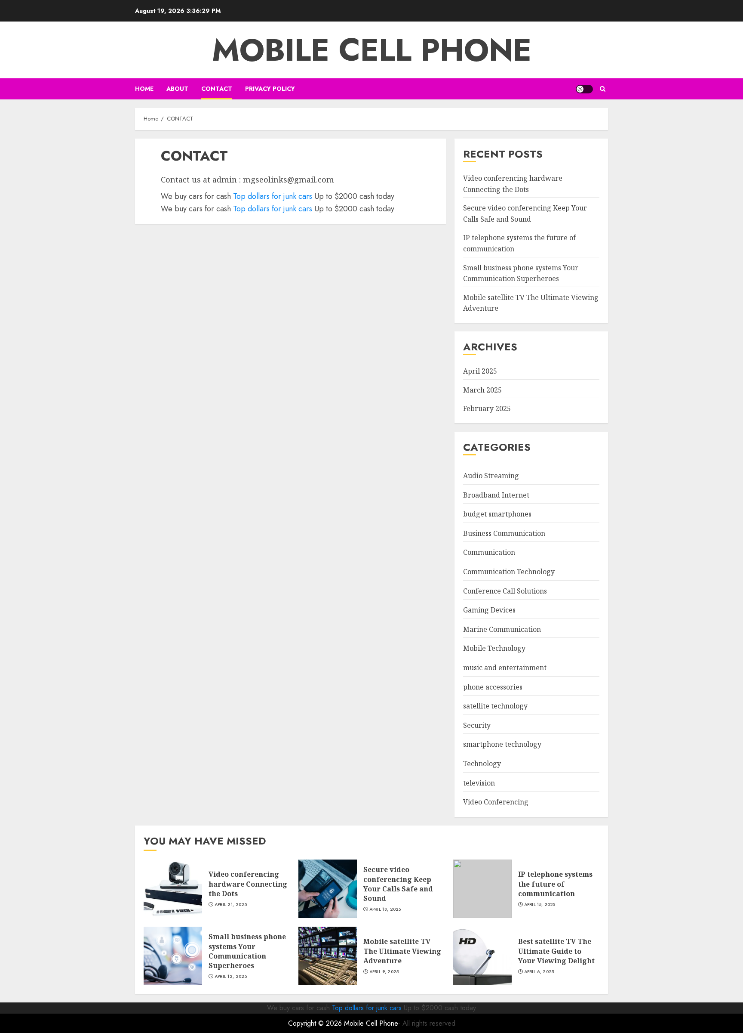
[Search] (602, 88)
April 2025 (480, 371)
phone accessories (492, 687)
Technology (482, 763)
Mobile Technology (494, 648)
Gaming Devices (489, 610)
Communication (489, 552)
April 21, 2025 (231, 905)
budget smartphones (497, 514)
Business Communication (504, 533)
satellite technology (495, 706)
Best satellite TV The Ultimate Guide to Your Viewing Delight (556, 951)
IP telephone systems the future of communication (555, 883)
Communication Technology (509, 571)
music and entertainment (505, 667)
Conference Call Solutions (505, 591)
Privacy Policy (270, 88)
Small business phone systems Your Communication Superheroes (247, 951)
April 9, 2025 (384, 972)
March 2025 (482, 390)
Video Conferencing (495, 802)
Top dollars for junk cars (272, 196)
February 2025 (487, 408)
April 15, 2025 (540, 905)
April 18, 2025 (385, 909)
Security (477, 725)
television (479, 783)
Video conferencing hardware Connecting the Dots (248, 883)
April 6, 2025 (539, 972)
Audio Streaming (491, 475)
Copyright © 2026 (316, 1023)
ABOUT (177, 88)
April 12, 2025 (231, 977)
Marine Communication (502, 629)
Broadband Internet (496, 495)
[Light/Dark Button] (584, 89)
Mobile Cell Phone (371, 50)
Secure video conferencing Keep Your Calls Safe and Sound (398, 884)
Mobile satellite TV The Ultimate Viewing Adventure (402, 951)
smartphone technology (502, 744)
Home (144, 88)
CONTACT (216, 88)
